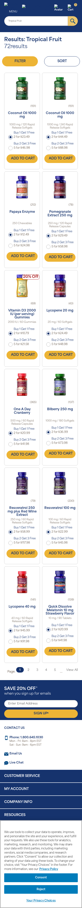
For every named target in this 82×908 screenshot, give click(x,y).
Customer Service (22, 776)
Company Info (18, 802)
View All (72, 670)
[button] (60, 8)
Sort (62, 61)
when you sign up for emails (27, 691)
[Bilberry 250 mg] (59, 384)
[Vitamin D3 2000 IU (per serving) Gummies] (22, 286)
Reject (41, 889)
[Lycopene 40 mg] (22, 582)
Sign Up (41, 713)
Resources (14, 815)
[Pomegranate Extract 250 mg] (59, 187)
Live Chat (16, 762)
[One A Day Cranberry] (22, 384)
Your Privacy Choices (41, 900)
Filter (20, 61)
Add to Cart (23, 158)
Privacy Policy (48, 869)
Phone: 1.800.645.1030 (26, 737)
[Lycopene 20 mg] (59, 286)
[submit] (73, 21)
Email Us (15, 753)
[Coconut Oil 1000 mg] (22, 88)
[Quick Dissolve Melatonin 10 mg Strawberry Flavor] (59, 582)
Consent (41, 877)
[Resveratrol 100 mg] (59, 483)
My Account (16, 789)
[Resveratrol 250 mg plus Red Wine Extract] (22, 483)
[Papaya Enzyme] (22, 187)
